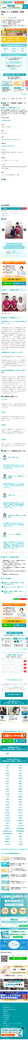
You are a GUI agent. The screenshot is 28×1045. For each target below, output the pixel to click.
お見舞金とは (14, 68)
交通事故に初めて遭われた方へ (10, 1009)
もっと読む (23, 94)
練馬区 (20, 789)
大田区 (7, 778)
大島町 (20, 833)
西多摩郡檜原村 (20, 831)
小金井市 (7, 807)
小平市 (20, 807)
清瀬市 (20, 818)
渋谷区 (7, 781)
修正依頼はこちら (22, 596)
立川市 (7, 797)
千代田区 (7, 765)
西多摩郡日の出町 (7, 831)
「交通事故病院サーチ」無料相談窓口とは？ (14, 276)
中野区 (20, 781)
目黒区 (20, 775)
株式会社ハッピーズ (10, 1038)
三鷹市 (7, 799)
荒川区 (20, 786)
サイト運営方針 (6, 1025)
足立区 (7, 791)
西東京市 (7, 828)
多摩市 (7, 823)
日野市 (7, 810)
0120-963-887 (6, 120)
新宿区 (20, 768)
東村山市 (20, 810)
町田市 (20, 804)
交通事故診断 (6, 1017)
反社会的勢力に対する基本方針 (10, 1027)
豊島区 (20, 783)
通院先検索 (5, 1011)
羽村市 (7, 825)
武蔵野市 (20, 797)
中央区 (20, 765)
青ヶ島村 (7, 844)
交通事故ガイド (6, 1013)
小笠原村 (20, 844)
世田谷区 (20, 778)
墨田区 (7, 773)
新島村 (20, 836)
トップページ (6, 1005)
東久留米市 (7, 820)
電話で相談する (15, 279)
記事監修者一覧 (6, 1015)
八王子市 (20, 794)
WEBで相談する (21, 283)
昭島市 (20, 802)
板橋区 (7, 789)
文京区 (7, 770)
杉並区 (7, 783)
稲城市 (20, 823)
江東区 (20, 773)
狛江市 (20, 815)
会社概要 (5, 1021)
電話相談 (19, 2)
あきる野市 (20, 825)
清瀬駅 (7, 753)
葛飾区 (20, 791)
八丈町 (20, 841)
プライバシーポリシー (8, 687)
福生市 (7, 815)
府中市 (7, 802)
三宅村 (20, 839)
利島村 (7, 836)
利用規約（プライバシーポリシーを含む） (12, 1023)
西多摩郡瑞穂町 (20, 828)
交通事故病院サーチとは (8, 1007)
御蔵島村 (7, 841)
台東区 (20, 770)
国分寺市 (7, 812)
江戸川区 (7, 794)
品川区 (7, 775)
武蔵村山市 (20, 820)
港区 (7, 768)
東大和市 (7, 818)
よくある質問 (6, 1019)
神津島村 (7, 839)
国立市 (20, 812)
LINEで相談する (9, 283)
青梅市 (20, 799)
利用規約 (16, 687)
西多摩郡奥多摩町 (7, 833)
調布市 (7, 804)
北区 (7, 786)
